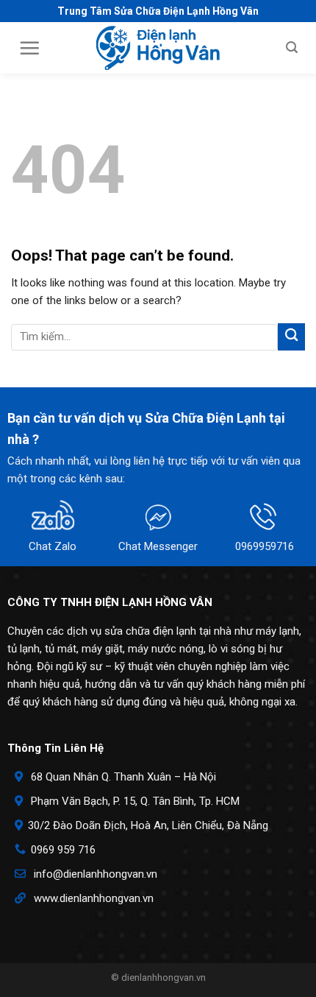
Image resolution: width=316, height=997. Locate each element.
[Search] (292, 47)
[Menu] (29, 47)
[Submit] (291, 336)
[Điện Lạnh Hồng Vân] (158, 48)
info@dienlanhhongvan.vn (95, 874)
